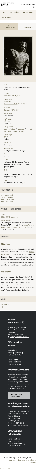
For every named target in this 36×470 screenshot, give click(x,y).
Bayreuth (7, 110)
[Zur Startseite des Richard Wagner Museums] (7, 5)
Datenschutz (13, 460)
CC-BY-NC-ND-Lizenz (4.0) (10, 217)
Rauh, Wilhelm (9, 96)
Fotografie (21, 129)
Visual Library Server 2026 (5, 468)
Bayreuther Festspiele (16, 131)
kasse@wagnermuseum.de (19, 337)
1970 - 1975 (15, 110)
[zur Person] (16, 96)
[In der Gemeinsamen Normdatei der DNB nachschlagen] (18, 96)
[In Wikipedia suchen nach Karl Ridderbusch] (24, 104)
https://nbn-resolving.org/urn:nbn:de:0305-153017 (17, 226)
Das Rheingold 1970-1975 (7, 200)
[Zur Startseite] (28, 5)
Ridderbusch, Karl (10, 104)
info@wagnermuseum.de (19, 425)
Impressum (22, 460)
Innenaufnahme (10, 129)
